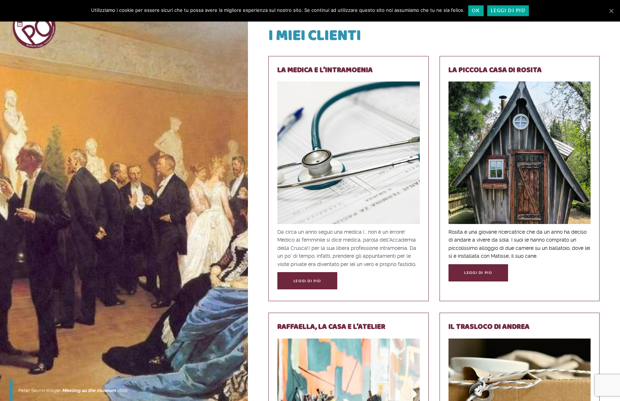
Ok (476, 10)
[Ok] (611, 10)
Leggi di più (307, 281)
